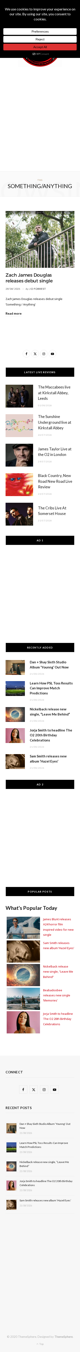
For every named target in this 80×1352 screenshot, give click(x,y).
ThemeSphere (63, 1336)
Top (41, 1344)
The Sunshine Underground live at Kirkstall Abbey (54, 422)
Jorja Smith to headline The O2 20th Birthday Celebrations (51, 735)
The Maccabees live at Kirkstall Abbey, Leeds (54, 393)
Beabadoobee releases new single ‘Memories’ (56, 995)
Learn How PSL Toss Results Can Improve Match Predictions (51, 688)
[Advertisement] (40, 118)
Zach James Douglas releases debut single (29, 278)
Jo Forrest (37, 288)
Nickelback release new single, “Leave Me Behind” (58, 971)
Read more (14, 313)
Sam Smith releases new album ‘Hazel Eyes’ (45, 1200)
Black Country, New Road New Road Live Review (55, 481)
